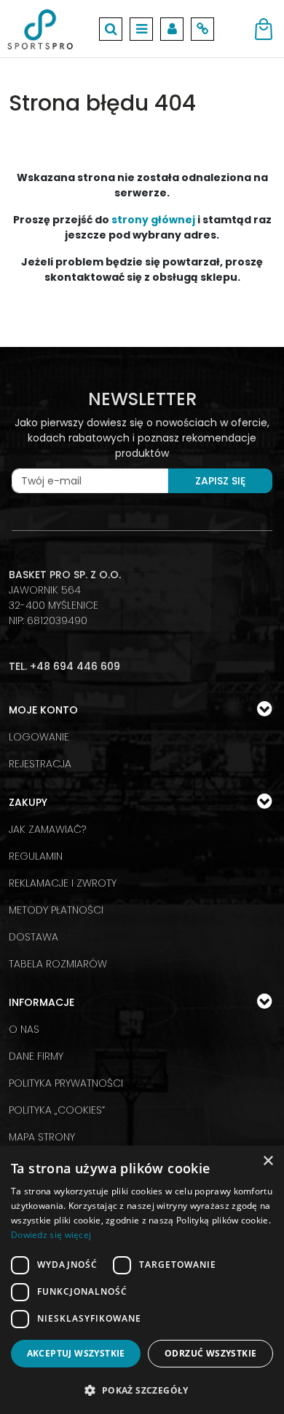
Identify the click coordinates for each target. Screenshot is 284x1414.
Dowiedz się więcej (51, 1235)
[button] (142, 1390)
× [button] (267, 1161)
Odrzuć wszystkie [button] (210, 1353)
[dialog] (142, 1280)
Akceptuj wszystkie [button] (76, 1353)
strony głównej (153, 219)
